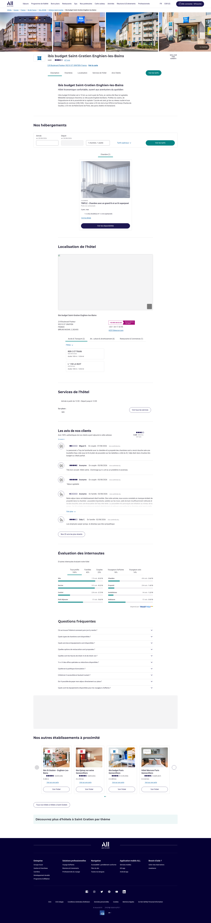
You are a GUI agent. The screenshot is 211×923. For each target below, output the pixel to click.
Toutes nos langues (97, 872)
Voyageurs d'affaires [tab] (116, 571)
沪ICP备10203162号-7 (112, 907)
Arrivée (41, 137)
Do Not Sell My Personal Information (150, 902)
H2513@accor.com (116, 330)
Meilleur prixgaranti (173, 56)
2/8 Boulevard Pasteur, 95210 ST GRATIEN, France (67, 65)
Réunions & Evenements (70, 868)
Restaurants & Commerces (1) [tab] (131, 339)
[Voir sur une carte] (105, 282)
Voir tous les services (140, 410)
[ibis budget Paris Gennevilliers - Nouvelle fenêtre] (122, 757)
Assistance (152, 868)
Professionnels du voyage (71, 872)
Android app (124, 872)
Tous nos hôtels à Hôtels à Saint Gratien (51, 805)
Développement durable (42, 875)
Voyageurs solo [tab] (135, 571)
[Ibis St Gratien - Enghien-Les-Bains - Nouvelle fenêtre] (56, 757)
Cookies (115, 902)
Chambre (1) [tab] (105, 154)
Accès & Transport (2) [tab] (76, 339)
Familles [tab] (87, 571)
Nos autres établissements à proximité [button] (66, 738)
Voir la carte (93, 65)
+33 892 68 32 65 (116, 322)
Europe (16, 10)
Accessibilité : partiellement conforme (103, 865)
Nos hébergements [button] (49, 125)
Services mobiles (125, 865)
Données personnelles (101, 902)
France (23, 10)
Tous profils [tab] (74, 571)
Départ (66, 137)
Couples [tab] (99, 571)
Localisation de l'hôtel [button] (77, 247)
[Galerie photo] (105, 32)
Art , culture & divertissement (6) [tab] (102, 339)
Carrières (37, 872)
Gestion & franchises (41, 868)
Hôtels (9, 10)
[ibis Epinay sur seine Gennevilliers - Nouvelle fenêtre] (89, 757)
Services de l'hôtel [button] (73, 392)
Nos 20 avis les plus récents (71, 534)
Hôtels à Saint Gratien (56, 10)
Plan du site (95, 868)
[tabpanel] (105, 193)
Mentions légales (128, 902)
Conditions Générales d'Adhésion (79, 902)
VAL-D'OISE (42, 10)
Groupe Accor (38, 865)
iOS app (122, 868)
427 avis (67, 60)
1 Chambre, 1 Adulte (95, 143)
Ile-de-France (32, 10)
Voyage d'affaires (68, 865)
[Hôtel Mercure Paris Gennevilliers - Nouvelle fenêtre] (154, 757)
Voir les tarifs (153, 73)
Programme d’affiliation (42, 879)
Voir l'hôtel (56, 789)
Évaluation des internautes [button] (81, 553)
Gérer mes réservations (156, 865)
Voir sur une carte (52, 782)
